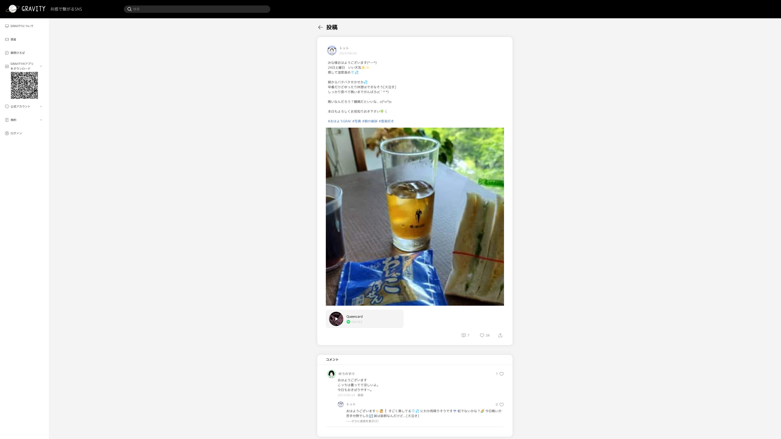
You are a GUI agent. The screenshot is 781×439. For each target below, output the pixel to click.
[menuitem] (24, 26)
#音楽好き (386, 121)
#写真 (356, 121)
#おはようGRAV (339, 121)
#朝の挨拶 (369, 121)
